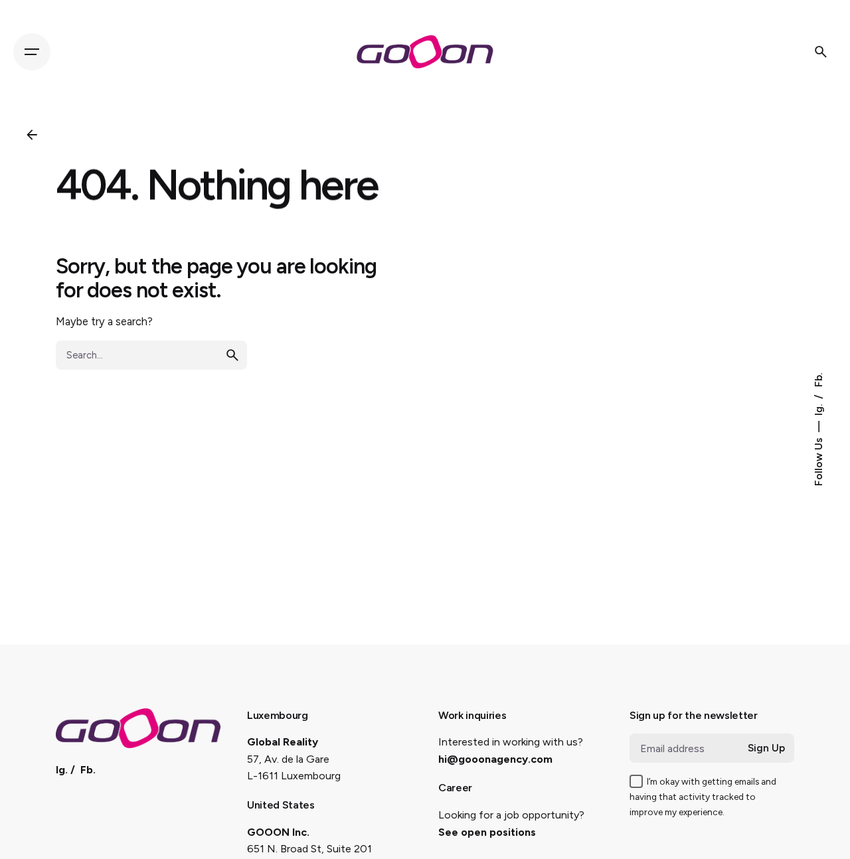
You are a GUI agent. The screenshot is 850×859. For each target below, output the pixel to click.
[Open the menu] (31, 51)
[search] (232, 355)
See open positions (487, 832)
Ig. (818, 409)
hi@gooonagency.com (495, 759)
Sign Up (766, 748)
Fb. (818, 380)
